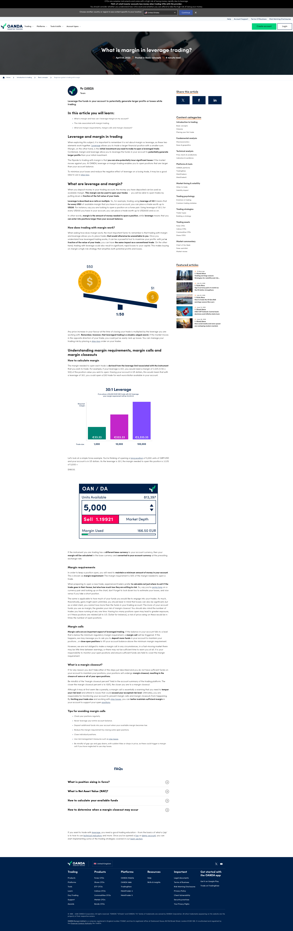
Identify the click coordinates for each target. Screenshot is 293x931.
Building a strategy (183, 216)
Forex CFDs (180, 226)
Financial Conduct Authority (81, 923)
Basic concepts (43, 77)
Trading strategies (184, 209)
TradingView (181, 171)
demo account (149, 836)
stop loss (85, 175)
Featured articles (187, 265)
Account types (73, 26)
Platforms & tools (184, 164)
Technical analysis (184, 151)
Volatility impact (182, 190)
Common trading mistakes (186, 203)
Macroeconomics (182, 142)
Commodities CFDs (183, 232)
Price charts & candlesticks (186, 155)
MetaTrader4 (181, 174)
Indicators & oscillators (185, 158)
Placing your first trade (185, 132)
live (137, 836)
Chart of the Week (183, 245)
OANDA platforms (183, 168)
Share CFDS (181, 235)
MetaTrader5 (181, 177)
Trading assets (183, 222)
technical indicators (92, 836)
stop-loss (96, 341)
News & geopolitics (183, 145)
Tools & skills (55, 26)
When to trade (181, 187)
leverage (96, 833)
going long (157, 587)
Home (8, 77)
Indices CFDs (181, 229)
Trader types (181, 213)
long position (137, 458)
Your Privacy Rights (181, 904)
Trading (27, 26)
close (195, 12)
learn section (136, 839)
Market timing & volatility (188, 184)
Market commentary (185, 242)
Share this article (187, 91)
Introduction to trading (24, 77)
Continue (186, 12)
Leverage (95, 146)
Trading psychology (185, 196)
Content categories (188, 117)
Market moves (181, 251)
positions (106, 703)
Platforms (41, 26)
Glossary (179, 129)
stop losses (116, 699)
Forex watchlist (182, 248)
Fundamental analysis (186, 138)
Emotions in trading (183, 200)
